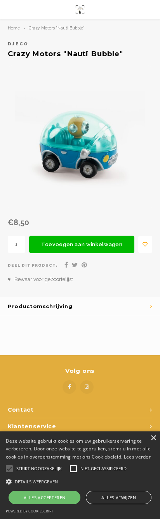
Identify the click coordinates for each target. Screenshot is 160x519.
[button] (80, 481)
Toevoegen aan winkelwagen (81, 244)
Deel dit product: (33, 265)
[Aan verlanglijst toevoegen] (145, 244)
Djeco (18, 44)
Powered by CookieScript (29, 511)
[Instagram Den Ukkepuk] (87, 387)
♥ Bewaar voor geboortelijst (40, 279)
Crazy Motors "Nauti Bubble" (57, 28)
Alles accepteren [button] (44, 497)
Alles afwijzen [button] (118, 497)
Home (14, 28)
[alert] (80, 475)
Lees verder (137, 456)
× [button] (153, 438)
